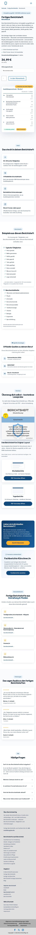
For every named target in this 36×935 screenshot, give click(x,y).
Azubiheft (6, 888)
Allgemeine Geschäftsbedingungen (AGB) (17, 921)
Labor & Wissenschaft (10, 859)
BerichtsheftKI (8, 896)
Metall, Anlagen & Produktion (12, 842)
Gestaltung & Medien (9, 844)
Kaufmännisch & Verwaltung (12, 839)
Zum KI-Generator (18, 543)
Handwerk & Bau (8, 846)
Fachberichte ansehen (18, 573)
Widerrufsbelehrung (24, 923)
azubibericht (7, 894)
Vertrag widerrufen (9, 909)
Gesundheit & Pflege (9, 855)
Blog (5, 880)
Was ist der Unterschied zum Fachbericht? (16, 799)
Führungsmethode (7, 67)
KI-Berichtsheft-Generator (11, 872)
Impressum (7, 911)
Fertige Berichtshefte (12, 8)
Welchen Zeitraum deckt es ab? (13, 779)
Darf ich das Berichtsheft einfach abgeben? (17, 764)
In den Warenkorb (17, 78)
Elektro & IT (7, 848)
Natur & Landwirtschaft (10, 850)
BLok (5, 890)
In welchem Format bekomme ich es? (15, 786)
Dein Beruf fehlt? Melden (11, 905)
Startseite (4, 8)
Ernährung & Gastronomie (11, 857)
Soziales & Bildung (9, 861)
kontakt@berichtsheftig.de (11, 907)
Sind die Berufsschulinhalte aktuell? (14, 792)
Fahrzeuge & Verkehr (9, 853)
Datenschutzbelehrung (10, 923)
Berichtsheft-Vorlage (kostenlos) (13, 878)
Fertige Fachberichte (9, 876)
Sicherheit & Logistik (9, 863)
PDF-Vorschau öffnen (18, 478)
